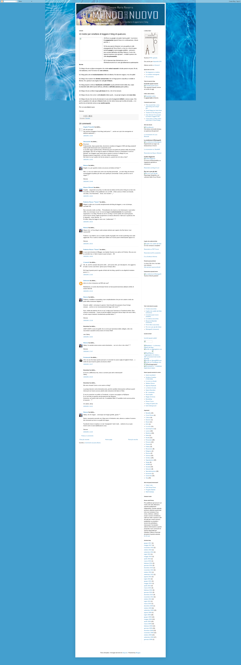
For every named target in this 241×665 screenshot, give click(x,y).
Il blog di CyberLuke (152, 403)
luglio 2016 (147, 554)
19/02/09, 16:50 (88, 337)
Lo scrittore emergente (152, 74)
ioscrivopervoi (150, 428)
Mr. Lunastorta (150, 392)
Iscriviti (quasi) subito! (150, 338)
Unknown (86, 280)
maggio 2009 (148, 619)
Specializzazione (151, 471)
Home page (108, 439)
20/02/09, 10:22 (88, 406)
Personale (149, 440)
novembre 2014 (148, 597)
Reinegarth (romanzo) (152, 329)
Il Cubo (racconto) (151, 309)
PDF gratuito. (154, 58)
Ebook (147, 422)
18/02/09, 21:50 (88, 274)
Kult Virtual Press (151, 487)
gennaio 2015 (148, 592)
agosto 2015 (147, 576)
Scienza (148, 455)
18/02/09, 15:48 (88, 181)
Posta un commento (87, 435)
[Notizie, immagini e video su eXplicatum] (145, 364)
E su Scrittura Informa (150, 256)
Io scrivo (148, 426)
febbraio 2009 (148, 626)
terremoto (149, 473)
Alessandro (87, 141)
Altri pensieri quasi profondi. (152, 267)
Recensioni (149, 449)
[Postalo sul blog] (86, 116)
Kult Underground (151, 405)
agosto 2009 (147, 612)
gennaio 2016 (148, 565)
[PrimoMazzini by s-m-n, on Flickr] (149, 127)
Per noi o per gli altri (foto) (153, 327)
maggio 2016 (148, 556)
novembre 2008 (148, 632)
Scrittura (148, 458)
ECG (147, 424)
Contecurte (86, 357)
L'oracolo (86, 262)
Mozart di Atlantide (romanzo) (151, 321)
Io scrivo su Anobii (151, 381)
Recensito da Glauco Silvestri (152, 153)
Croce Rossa (149, 415)
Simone (85, 165)
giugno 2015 (147, 581)
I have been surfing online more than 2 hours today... (153, 119)
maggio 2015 (148, 583)
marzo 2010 (147, 603)
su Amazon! (156, 65)
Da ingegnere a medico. (153, 72)
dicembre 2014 (148, 594)
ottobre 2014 (148, 599)
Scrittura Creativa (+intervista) (151, 378)
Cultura (148, 417)
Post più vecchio (133, 439)
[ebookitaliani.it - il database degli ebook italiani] (153, 368)
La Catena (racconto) (152, 318)
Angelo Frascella (88, 127)
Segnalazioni (149, 460)
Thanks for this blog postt (153, 112)
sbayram (125, 652)
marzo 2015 (147, 588)
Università (149, 475)
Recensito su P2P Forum (151, 249)
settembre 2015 (148, 574)
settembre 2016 (148, 552)
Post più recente (84, 439)
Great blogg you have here (154, 110)
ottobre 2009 (148, 608)
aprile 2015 (147, 585)
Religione (148, 451)
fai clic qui (147, 536)
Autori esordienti (150, 375)
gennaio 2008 (148, 639)
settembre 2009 (148, 610)
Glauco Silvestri (88, 187)
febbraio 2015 (148, 590)
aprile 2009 (147, 621)
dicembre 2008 (148, 630)
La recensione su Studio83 (152, 149)
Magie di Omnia (150, 397)
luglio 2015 (147, 579)
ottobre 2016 (148, 550)
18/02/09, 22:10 (88, 291)
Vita (147, 478)
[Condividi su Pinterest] (91, 116)
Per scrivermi (150, 76)
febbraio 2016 (148, 563)
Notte (147, 435)
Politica (148, 446)
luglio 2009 (147, 614)
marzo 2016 (147, 561)
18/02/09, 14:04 (88, 135)
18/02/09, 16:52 (88, 196)
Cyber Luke (149, 485)
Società (148, 466)
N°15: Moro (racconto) (152, 324)
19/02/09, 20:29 (88, 377)
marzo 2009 (147, 623)
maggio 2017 (148, 545)
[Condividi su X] (88, 116)
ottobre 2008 (148, 635)
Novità (147, 437)
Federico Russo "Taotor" (91, 202)
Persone (148, 442)
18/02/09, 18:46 (88, 256)
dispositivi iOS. (157, 61)
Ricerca (148, 453)
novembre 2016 (148, 547)
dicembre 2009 (148, 606)
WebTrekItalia (150, 492)
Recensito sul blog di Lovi (151, 168)
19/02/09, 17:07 (88, 351)
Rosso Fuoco (150, 401)
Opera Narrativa (150, 390)
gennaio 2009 (148, 628)
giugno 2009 (147, 617)
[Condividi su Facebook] (90, 116)
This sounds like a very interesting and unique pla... (152, 106)
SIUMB (148, 464)
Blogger (138, 652)
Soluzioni (148, 469)
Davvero (148, 419)
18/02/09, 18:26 (88, 221)
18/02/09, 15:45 (88, 159)
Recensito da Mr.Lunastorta (152, 253)
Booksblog (149, 399)
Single (147, 462)
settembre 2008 (148, 637)
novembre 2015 (148, 570)
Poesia (148, 444)
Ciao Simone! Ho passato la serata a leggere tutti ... (153, 115)
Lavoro (148, 431)
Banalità (87, 118)
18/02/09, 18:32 (88, 243)
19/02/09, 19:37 (88, 364)
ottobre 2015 (148, 572)
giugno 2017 (147, 543)
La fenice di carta (151, 388)
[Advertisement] (113, 26)
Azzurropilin (149, 394)
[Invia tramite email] (84, 116)
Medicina (148, 433)
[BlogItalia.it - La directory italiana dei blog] (153, 347)
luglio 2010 (147, 601)
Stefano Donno (150, 383)
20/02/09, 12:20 (88, 432)
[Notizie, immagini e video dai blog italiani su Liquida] (148, 351)
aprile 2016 (147, 558)
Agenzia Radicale (151, 385)
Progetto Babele (150, 489)
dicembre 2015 (148, 567)
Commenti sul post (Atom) (93, 442)
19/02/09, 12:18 (88, 320)
